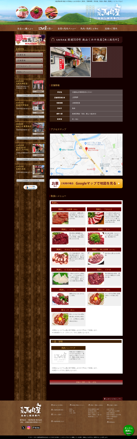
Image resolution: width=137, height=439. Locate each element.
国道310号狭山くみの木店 (114, 414)
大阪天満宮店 (110, 409)
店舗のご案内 (113, 405)
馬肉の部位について (93, 413)
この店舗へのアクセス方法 (30, 95)
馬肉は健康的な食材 (93, 409)
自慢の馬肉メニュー (78, 405)
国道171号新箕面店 (112, 416)
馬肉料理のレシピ (93, 416)
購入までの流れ (58, 405)
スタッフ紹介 (57, 414)
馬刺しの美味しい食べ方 (95, 414)
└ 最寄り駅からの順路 (113, 411)
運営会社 (112, 422)
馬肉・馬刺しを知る (97, 405)
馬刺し (71, 409)
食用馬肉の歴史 (92, 411)
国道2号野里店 (111, 413)
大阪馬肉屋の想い (58, 410)
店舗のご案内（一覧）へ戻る (86, 382)
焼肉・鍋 (71, 411)
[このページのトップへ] (113, 399)
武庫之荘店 (110, 418)
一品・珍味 (72, 413)
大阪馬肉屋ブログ (58, 421)
